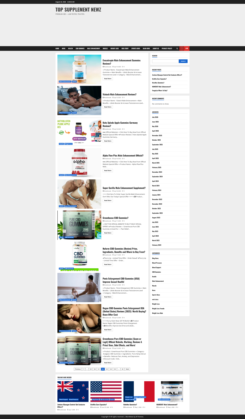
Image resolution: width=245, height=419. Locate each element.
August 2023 (156, 217)
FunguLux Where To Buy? (159, 90)
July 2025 (155, 149)
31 (99, 369)
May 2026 (155, 126)
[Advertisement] (122, 29)
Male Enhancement (93, 48)
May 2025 (155, 154)
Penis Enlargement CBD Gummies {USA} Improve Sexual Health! (79, 287)
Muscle (105, 48)
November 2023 (157, 204)
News (63, 48)
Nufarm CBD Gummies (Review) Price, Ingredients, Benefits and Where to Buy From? (79, 256)
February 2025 (156, 167)
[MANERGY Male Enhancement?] (172, 391)
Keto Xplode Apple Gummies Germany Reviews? (79, 131)
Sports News (135, 48)
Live (186, 48)
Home (57, 48)
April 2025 (155, 158)
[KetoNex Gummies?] (139, 391)
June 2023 (155, 227)
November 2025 (157, 135)
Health (70, 48)
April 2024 (155, 181)
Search (154, 56)
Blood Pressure (157, 263)
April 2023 (155, 236)
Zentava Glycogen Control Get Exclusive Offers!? (167, 75)
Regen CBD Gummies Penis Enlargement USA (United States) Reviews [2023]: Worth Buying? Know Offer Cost (79, 318)
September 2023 (157, 213)
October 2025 (156, 140)
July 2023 (155, 222)
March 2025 (155, 163)
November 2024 (157, 172)
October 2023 (156, 208)
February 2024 (156, 190)
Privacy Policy (167, 48)
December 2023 (157, 199)
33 (107, 369)
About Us (156, 48)
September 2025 (157, 144)
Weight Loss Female (158, 308)
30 (95, 369)
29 (91, 369)
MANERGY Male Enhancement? (161, 86)
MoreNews (129, 417)
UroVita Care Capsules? (159, 79)
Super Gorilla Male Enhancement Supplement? (79, 194)
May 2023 (155, 231)
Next (127, 369)
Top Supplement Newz (78, 9)
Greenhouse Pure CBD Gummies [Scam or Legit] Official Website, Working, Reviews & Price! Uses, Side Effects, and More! (79, 350)
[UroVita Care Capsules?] (106, 391)
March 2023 (155, 240)
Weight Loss (115, 48)
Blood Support (156, 267)
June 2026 (155, 122)
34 (111, 369)
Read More (108, 79)
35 (115, 369)
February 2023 (156, 245)
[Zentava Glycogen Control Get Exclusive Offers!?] (73, 391)
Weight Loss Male (157, 313)
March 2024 (155, 185)
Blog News (146, 48)
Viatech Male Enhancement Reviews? (79, 100)
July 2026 (155, 117)
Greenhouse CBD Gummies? (79, 225)
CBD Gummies (80, 48)
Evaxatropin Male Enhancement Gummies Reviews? (79, 69)
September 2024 (157, 176)
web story (125, 48)
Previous (78, 369)
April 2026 (155, 131)
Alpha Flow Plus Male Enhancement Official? (79, 162)
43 (122, 369)
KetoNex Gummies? (158, 83)
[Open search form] (177, 48)
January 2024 (156, 195)
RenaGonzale (107, 67)
